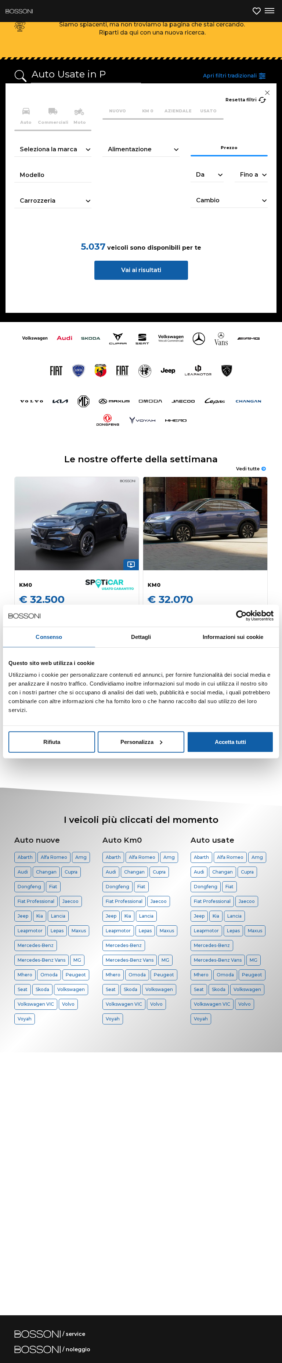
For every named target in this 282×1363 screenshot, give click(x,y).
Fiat (53, 886)
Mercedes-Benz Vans (41, 960)
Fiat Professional (36, 901)
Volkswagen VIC (36, 1004)
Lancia (58, 916)
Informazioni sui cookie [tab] (233, 637)
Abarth (25, 857)
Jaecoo (70, 901)
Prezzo (229, 147)
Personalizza (136, 741)
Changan (46, 872)
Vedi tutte (248, 468)
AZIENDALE (178, 110)
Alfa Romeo (54, 857)
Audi (23, 872)
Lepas (57, 930)
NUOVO (117, 110)
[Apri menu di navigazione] (269, 11)
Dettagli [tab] (141, 637)
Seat (23, 989)
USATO (208, 110)
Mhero (25, 974)
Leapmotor (30, 930)
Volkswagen (71, 989)
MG (77, 960)
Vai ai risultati (141, 270)
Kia (39, 916)
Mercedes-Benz (36, 945)
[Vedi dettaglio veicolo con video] (131, 564)
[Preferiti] (257, 11)
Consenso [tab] (49, 637)
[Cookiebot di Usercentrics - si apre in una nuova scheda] (241, 615)
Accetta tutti (230, 741)
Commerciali (53, 122)
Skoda (42, 989)
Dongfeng (29, 886)
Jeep (23, 916)
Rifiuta (51, 741)
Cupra (71, 872)
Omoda (49, 974)
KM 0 (147, 110)
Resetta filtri (241, 99)
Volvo (68, 1004)
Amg (81, 857)
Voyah (25, 1019)
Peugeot (76, 974)
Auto (26, 122)
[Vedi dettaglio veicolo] (77, 523)
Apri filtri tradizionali (230, 75)
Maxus (79, 930)
